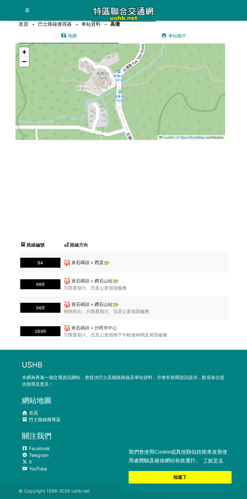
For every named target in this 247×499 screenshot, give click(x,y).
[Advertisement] (124, 188)
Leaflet (168, 137)
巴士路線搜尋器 (55, 24)
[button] (120, 85)
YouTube (37, 468)
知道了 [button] (180, 477)
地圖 (72, 35)
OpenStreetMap (192, 137)
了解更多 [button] (213, 460)
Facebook (39, 448)
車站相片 (176, 35)
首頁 (23, 24)
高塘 (115, 24)
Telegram (38, 455)
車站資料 (91, 24)
